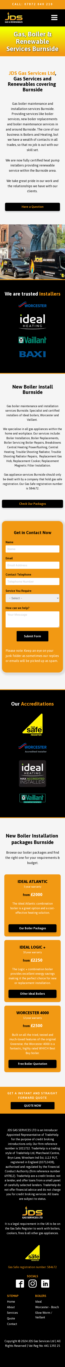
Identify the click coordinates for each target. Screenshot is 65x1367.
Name (9, 542)
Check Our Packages (32, 503)
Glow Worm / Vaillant (43, 1315)
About (11, 1307)
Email (9, 558)
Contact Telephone (18, 574)
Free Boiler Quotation (32, 1063)
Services (12, 1312)
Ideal (38, 1301)
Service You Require (18, 590)
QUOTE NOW (32, 1105)
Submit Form (32, 636)
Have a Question (33, 206)
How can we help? (17, 608)
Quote (11, 1318)
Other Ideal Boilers (32, 993)
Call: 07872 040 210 (32, 4)
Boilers (40, 1295)
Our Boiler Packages (32, 928)
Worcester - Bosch (47, 1307)
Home (11, 1301)
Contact (12, 1324)
